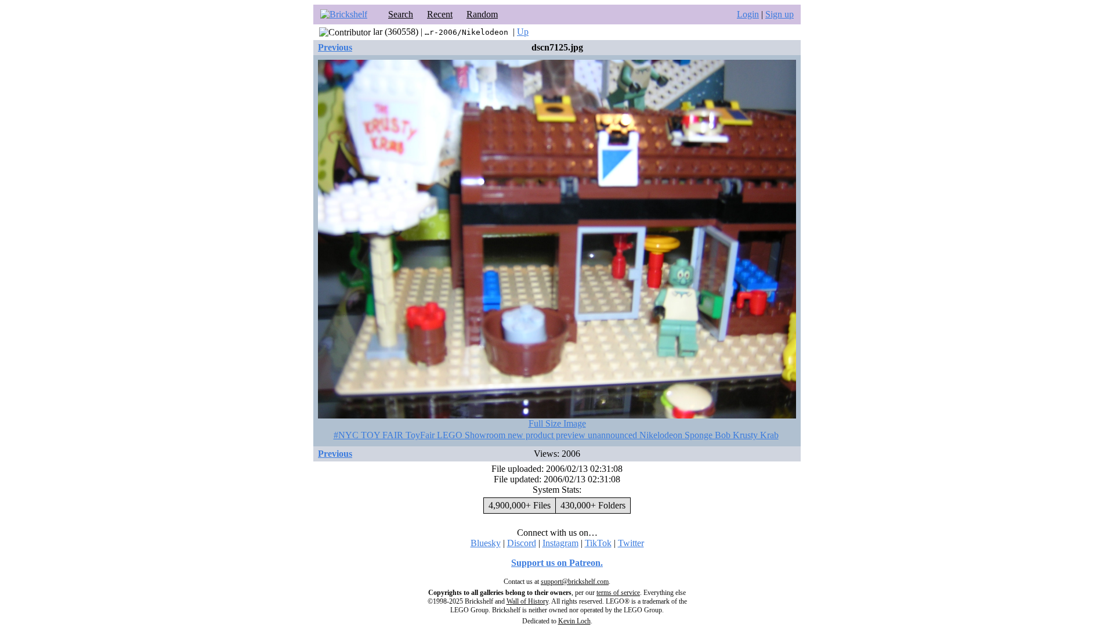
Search (400, 14)
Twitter (631, 543)
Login (748, 14)
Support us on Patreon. (557, 563)
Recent (440, 14)
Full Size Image (557, 423)
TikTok (598, 543)
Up (523, 32)
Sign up (779, 14)
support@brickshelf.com (575, 582)
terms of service (618, 593)
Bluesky (486, 543)
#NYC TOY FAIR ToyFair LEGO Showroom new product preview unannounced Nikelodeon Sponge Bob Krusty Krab (556, 435)
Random (482, 14)
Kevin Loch (574, 621)
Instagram (560, 543)
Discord (521, 543)
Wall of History (527, 601)
